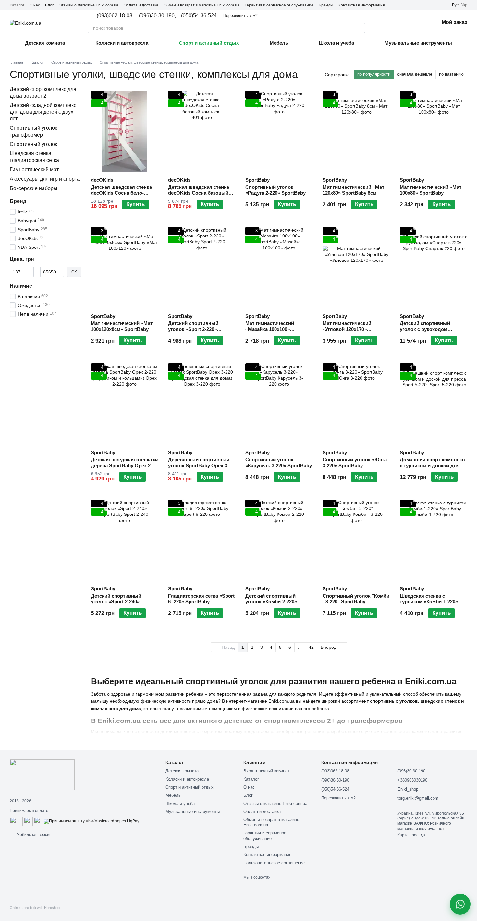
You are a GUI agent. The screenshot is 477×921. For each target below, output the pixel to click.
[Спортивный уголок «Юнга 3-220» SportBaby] (356, 403)
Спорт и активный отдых (209, 43)
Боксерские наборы (33, 188)
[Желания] (417, 23)
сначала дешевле (414, 74)
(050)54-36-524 (199, 15)
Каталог (17, 5)
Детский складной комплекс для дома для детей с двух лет (43, 112)
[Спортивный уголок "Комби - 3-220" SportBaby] (356, 540)
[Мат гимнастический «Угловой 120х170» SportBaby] (356, 267)
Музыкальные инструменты (418, 43)
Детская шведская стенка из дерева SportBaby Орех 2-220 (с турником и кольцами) (124, 468)
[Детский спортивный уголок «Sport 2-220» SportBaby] (202, 267)
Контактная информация (361, 5)
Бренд (18, 201)
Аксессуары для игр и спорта (45, 179)
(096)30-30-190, (157, 15)
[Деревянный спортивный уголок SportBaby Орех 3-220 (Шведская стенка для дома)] (202, 403)
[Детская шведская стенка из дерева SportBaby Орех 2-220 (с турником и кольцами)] (124, 403)
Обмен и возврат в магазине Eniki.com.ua (201, 5)
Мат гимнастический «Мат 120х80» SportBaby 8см (353, 190)
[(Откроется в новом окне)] (28, 821)
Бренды (326, 5)
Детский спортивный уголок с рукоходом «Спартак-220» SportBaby (429, 329)
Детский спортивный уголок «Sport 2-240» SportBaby (116, 601)
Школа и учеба (336, 43)
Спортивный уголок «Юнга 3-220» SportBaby (355, 462)
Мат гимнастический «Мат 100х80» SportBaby (430, 190)
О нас (35, 5)
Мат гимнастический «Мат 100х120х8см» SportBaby (122, 326)
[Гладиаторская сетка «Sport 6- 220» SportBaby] (202, 540)
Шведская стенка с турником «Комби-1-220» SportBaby (429, 601)
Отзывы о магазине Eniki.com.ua (88, 5)
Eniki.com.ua (281, 701)
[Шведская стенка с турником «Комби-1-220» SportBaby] (433, 540)
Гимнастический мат (34, 169)
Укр (464, 5)
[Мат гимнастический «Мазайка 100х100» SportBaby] (279, 267)
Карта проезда (411, 835)
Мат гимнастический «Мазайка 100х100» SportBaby (269, 329)
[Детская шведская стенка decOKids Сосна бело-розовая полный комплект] (124, 131)
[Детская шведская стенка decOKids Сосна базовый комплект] (202, 131)
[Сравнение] (400, 23)
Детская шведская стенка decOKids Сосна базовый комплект (198, 192)
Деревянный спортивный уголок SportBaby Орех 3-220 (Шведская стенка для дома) (199, 468)
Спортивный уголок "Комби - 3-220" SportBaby (356, 598)
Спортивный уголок (33, 144)
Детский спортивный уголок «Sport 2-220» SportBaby (193, 329)
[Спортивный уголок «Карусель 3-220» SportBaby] (279, 403)
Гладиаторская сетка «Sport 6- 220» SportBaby (201, 598)
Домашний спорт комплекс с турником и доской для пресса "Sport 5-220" (432, 465)
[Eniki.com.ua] (42, 774)
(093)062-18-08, (115, 15)
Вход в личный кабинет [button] (266, 771)
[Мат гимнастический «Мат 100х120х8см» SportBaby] (124, 267)
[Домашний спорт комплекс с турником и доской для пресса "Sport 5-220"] (433, 403)
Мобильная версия (34, 834)
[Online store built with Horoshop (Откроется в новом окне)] (35, 913)
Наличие (21, 286)
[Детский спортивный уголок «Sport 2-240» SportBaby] (124, 540)
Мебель (279, 43)
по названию (451, 74)
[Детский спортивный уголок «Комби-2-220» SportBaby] (279, 540)
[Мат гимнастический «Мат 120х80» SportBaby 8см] (356, 131)
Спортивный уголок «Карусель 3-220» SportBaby (278, 462)
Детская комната (45, 43)
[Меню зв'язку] (460, 904)
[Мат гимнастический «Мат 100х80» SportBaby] (433, 131)
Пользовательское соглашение (274, 862)
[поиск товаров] (360, 28)
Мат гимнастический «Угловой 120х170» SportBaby (347, 329)
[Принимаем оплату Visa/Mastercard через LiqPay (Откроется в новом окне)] (91, 821)
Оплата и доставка (141, 5)
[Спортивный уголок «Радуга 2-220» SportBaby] (279, 131)
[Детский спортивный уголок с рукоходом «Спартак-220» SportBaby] (433, 267)
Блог (49, 5)
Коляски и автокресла (121, 43)
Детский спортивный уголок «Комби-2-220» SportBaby (271, 601)
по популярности (373, 74)
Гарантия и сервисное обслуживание (279, 5)
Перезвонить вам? (240, 15)
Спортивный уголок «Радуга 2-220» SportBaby (275, 190)
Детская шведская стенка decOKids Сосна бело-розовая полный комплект (123, 192)
